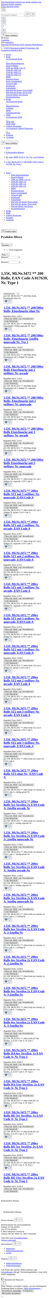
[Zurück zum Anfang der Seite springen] (3, 1283)
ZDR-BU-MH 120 (18, 182)
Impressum (10, 1248)
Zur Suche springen (30, 2)
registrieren (9, 42)
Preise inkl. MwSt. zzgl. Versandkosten (19, 319)
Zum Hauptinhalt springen (11, 2)
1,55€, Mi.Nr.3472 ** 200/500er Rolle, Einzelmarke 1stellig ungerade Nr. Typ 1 (24, 339)
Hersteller (5, 245)
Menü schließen (11, 35)
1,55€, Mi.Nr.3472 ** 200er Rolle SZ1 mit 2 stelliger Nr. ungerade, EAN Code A (22, 556)
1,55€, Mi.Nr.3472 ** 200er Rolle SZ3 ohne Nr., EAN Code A (23, 774)
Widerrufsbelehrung (14, 1263)
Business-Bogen (17, 191)
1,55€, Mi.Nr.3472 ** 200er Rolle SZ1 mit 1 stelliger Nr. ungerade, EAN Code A (22, 494)
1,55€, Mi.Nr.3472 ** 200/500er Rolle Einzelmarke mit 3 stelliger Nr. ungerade (24, 463)
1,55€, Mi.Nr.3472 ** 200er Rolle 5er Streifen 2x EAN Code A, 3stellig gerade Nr (24, 867)
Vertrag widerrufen (8, 1240)
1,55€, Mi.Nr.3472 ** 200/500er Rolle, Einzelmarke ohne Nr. (24, 309)
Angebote (10, 220)
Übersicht (5, 45)
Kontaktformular (20, 1238)
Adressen (28, 45)
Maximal (10, 262)
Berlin (8, 211)
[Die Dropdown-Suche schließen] (32, 14)
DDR (8, 213)
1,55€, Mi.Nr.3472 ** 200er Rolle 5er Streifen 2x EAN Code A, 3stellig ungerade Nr (24, 898)
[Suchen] (27, 14)
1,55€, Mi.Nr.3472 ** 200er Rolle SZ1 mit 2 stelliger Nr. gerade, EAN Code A (22, 525)
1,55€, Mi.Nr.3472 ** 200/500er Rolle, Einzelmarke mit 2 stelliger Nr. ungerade (24, 401)
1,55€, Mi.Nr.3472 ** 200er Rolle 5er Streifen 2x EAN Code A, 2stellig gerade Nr (24, 805)
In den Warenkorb (11, 321)
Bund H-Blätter (17, 177)
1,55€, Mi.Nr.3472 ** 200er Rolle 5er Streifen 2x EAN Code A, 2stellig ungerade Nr (24, 836)
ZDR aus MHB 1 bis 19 (20, 179)
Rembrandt (15, 197)
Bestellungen (37, 45)
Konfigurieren (28, 1291)
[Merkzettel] (2, 27)
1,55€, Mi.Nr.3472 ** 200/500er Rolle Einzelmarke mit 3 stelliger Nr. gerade (24, 432)
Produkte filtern (10, 231)
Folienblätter (16, 200)
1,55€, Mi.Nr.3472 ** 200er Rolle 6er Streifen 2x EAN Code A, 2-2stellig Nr (24, 960)
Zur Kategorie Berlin (14, 102)
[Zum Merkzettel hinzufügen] (8, 301)
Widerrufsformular (13, 1266)
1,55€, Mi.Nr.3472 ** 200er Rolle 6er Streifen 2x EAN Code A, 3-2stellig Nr (24, 991)
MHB (13, 188)
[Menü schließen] (7, 104)
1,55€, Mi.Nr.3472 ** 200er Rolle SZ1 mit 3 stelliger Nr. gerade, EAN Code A (22, 587)
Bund (8, 173)
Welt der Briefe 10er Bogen (22, 206)
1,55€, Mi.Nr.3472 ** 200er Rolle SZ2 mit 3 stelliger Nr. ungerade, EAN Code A (22, 743)
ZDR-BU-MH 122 (18, 184)
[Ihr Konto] (3, 31)
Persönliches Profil (16, 45)
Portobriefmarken (18, 209)
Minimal (10, 257)
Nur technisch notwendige (11, 1291)
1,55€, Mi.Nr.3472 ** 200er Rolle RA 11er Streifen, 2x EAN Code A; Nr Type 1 (24, 1085)
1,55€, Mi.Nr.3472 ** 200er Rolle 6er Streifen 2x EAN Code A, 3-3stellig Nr (24, 1022)
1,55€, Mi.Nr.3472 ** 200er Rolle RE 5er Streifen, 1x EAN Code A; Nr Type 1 (23, 1116)
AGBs (8, 1253)
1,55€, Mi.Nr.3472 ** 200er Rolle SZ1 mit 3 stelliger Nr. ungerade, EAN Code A (22, 618)
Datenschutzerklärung (14, 1251)
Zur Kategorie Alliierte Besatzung (19, 128)
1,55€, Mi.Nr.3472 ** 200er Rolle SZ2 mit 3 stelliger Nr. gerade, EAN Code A (22, 712)
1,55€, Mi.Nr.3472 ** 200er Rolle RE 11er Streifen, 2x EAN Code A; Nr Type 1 (24, 1178)
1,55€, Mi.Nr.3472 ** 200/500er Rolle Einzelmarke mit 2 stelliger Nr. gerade (24, 370)
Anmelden (5, 40)
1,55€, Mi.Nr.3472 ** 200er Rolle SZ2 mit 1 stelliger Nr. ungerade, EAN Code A (22, 649)
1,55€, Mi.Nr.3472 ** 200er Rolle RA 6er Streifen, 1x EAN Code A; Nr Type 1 (23, 1053)
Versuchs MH (16, 195)
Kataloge (9, 218)
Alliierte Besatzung (13, 215)
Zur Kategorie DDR (14, 117)
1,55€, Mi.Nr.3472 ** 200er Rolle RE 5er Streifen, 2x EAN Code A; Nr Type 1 (23, 1147)
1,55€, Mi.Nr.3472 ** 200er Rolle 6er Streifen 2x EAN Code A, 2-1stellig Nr (24, 929)
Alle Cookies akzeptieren (11, 1293)
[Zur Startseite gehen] (10, 6)
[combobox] (12, 15)
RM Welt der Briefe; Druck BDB (24, 202)
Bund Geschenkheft (19, 193)
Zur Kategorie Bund (14, 59)
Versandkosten (7, 1272)
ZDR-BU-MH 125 (18, 186)
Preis (4, 255)
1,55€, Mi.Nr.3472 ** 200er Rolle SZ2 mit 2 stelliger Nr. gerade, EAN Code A (22, 681)
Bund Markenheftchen (20, 175)
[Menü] (3, 10)
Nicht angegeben (15, 250)
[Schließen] (2, 1296)
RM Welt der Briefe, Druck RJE (24, 204)
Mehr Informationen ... (33, 1288)
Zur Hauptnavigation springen (21, 3)
